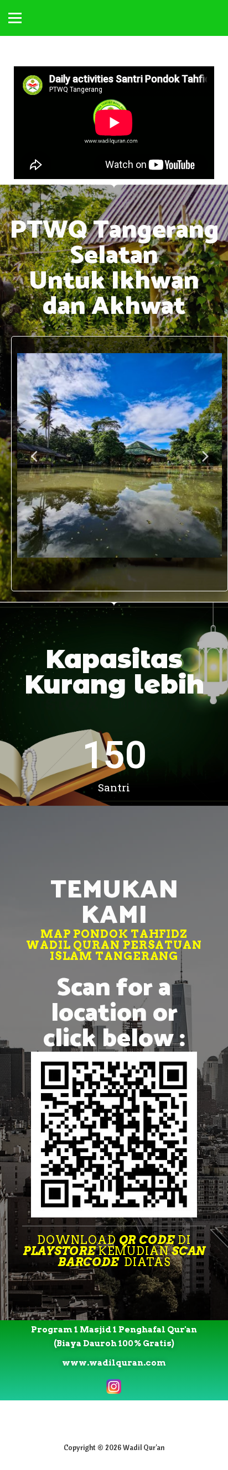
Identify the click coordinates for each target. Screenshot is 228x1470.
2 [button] (114, 565)
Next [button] (205, 455)
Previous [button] (33, 455)
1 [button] (102, 565)
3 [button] (125, 565)
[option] (119, 455)
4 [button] (136, 565)
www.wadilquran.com (114, 1363)
